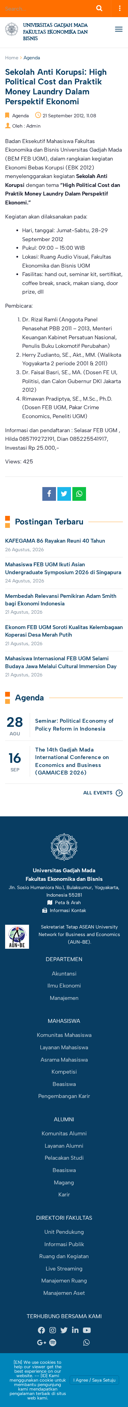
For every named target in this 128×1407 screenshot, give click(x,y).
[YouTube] (86, 1330)
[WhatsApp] (86, 1342)
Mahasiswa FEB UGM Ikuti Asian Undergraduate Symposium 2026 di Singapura (63, 568)
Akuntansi (64, 973)
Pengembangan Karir (64, 1096)
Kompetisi (64, 1071)
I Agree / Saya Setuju (94, 1380)
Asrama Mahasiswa (64, 1059)
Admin (33, 126)
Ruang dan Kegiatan (64, 1256)
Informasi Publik (64, 1244)
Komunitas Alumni (64, 1133)
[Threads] (64, 1342)
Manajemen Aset (64, 1293)
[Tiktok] (75, 1342)
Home (11, 58)
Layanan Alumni (64, 1146)
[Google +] (41, 1342)
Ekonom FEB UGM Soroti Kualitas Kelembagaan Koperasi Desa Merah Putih (64, 631)
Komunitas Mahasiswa (64, 1035)
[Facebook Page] (41, 1330)
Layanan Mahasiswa (64, 1047)
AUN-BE (79, 942)
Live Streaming (64, 1268)
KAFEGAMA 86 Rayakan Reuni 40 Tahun (55, 540)
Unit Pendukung (64, 1232)
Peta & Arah (66, 902)
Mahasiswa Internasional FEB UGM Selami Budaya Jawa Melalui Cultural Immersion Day (61, 662)
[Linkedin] (75, 1330)
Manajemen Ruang (64, 1280)
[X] (64, 1330)
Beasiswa (64, 1084)
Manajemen (64, 998)
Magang (64, 1182)
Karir (64, 1194)
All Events (97, 793)
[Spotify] (52, 1342)
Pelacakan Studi (64, 1158)
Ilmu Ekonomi (64, 985)
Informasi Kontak (66, 910)
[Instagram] (52, 1330)
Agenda (32, 58)
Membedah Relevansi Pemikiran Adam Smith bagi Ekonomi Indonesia (60, 600)
